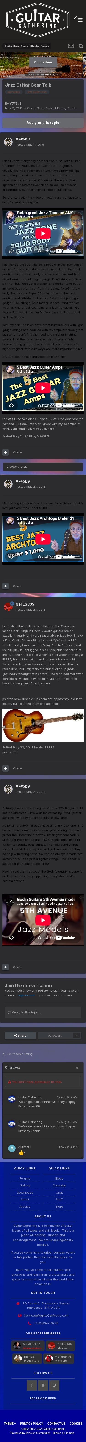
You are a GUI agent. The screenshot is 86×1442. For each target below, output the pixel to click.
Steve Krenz (31, 1343)
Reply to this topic (43, 123)
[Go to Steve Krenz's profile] (17, 1346)
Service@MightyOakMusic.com (46, 1315)
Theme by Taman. (64, 1433)
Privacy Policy (31, 1423)
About (25, 1199)
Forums (25, 1178)
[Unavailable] (43, 725)
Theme (9, 1423)
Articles (24, 1206)
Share (21, 1035)
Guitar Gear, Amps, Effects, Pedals (52, 108)
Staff (59, 1199)
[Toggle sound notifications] (78, 1068)
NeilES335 (65, 1343)
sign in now (26, 995)
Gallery (25, 1185)
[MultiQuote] (5, 452)
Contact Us (56, 1423)
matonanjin (63, 1356)
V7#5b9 (16, 103)
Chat (59, 1192)
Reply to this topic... (26, 1012)
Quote (17, 452)
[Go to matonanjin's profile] (49, 1358)
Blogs (59, 1178)
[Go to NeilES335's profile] (8, 606)
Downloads (25, 1192)
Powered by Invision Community (30, 1433)
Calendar (59, 1185)
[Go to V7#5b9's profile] (8, 142)
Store (59, 1206)
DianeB (29, 1356)
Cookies (76, 1423)
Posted (30, 144)
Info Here (44, 62)
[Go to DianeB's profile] (18, 1358)
